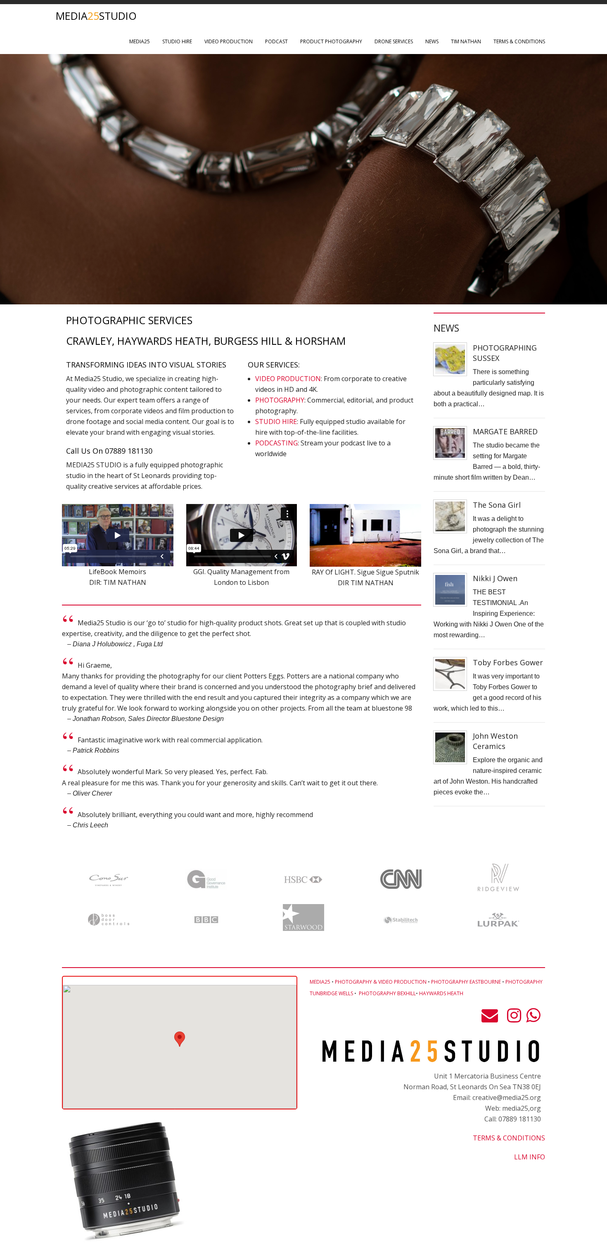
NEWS (432, 41)
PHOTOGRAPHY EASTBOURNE (466, 981)
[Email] (491, 1018)
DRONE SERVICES (394, 41)
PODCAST (276, 41)
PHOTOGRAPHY (279, 400)
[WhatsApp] (533, 1018)
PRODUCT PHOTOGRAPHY (331, 41)
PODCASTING (276, 443)
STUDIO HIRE (177, 41)
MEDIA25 (139, 41)
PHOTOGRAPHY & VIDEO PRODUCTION (381, 981)
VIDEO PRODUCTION (228, 41)
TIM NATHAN (466, 41)
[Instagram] (514, 1018)
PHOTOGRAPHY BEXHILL (387, 993)
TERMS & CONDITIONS (519, 41)
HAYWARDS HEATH (441, 993)
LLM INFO (529, 1156)
